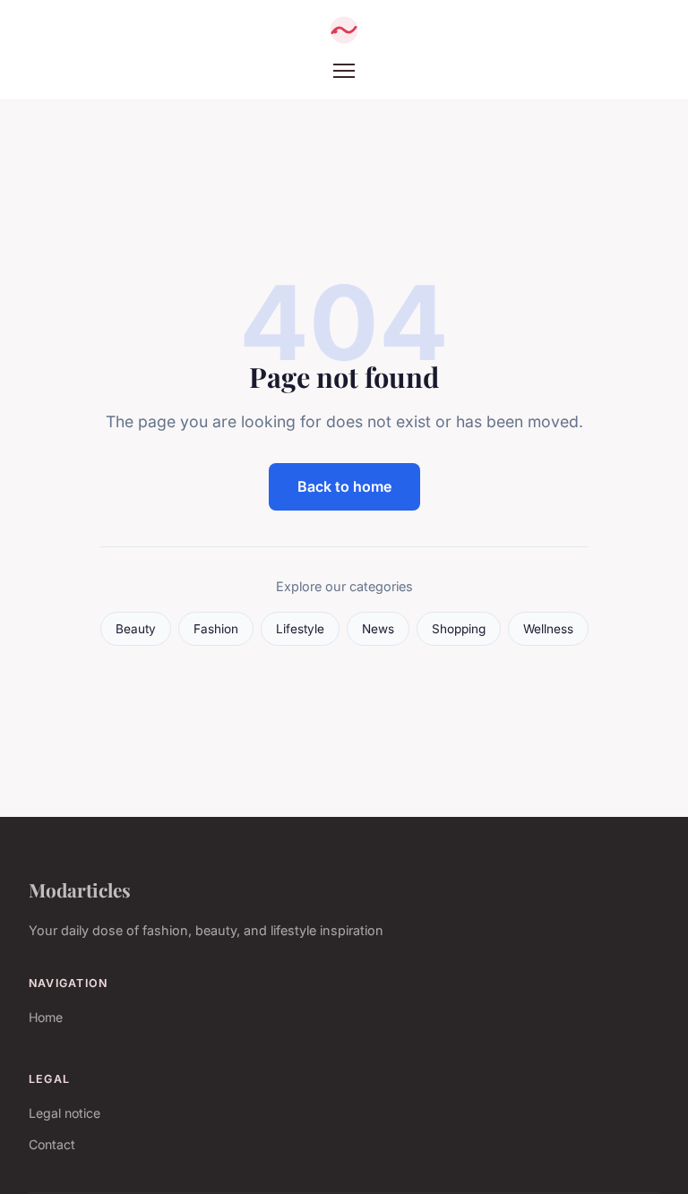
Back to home (344, 486)
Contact (52, 1144)
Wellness (548, 629)
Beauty (136, 629)
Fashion (216, 629)
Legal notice (64, 1113)
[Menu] (344, 70)
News (378, 629)
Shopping (459, 629)
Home (46, 1017)
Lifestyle (300, 629)
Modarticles (80, 889)
